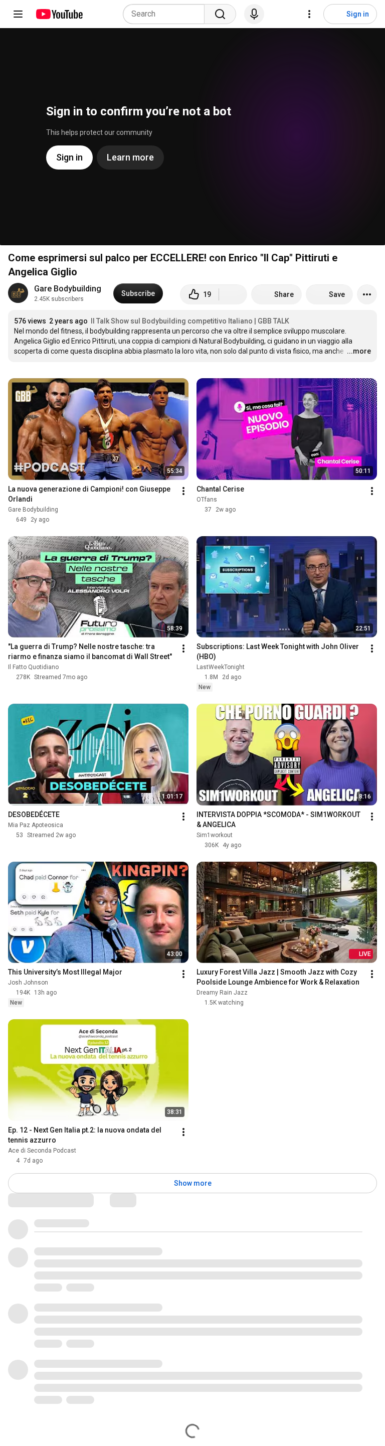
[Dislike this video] (233, 294)
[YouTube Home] (59, 14)
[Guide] (18, 14)
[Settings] (309, 14)
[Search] (220, 14)
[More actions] (367, 294)
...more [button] (359, 351)
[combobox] (166, 14)
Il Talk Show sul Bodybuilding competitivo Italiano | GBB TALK (190, 321)
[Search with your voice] (254, 14)
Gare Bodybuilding (67, 288)
